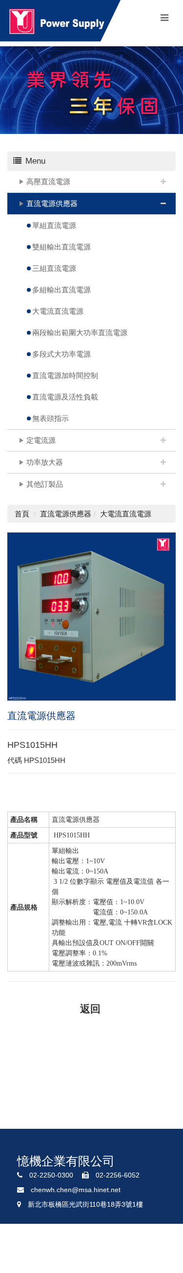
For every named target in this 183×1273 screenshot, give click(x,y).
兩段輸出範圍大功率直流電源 (79, 332)
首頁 (22, 514)
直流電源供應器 (52, 203)
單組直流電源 (54, 225)
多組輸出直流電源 (61, 289)
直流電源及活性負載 (65, 397)
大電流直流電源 (57, 311)
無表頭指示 (50, 418)
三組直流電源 (54, 268)
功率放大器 (44, 462)
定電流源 (41, 440)
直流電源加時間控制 (65, 375)
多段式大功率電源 (61, 354)
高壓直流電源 (48, 181)
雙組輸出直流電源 (61, 247)
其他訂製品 (44, 484)
